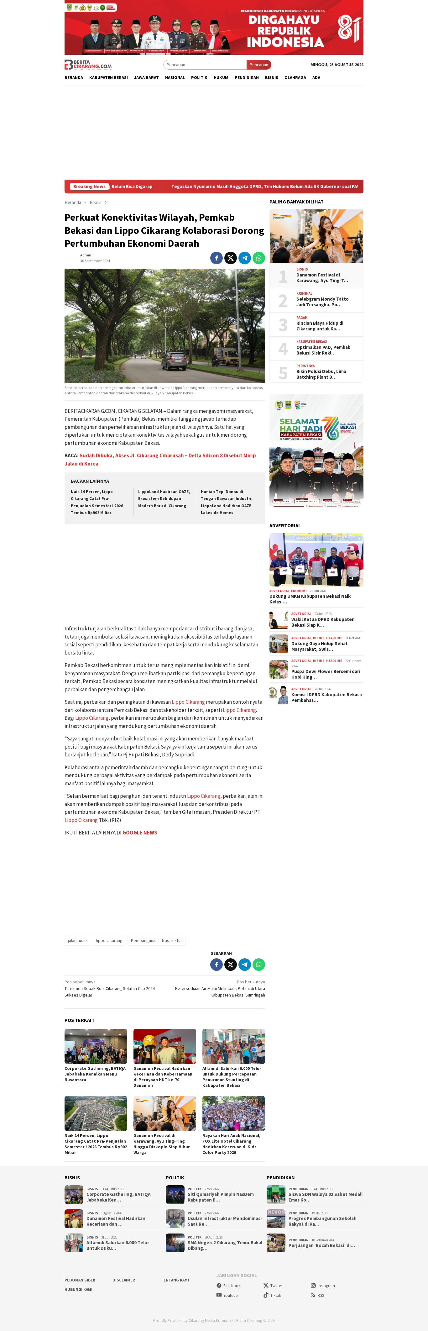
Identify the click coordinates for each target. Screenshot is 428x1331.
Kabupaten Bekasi (311, 342)
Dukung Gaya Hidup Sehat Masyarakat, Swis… (319, 646)
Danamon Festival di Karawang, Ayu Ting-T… (322, 277)
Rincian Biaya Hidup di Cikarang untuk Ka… (319, 326)
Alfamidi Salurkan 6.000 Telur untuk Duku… (117, 1245)
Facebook (231, 1285)
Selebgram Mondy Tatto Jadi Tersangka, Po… (322, 302)
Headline (334, 638)
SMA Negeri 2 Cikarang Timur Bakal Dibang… (225, 1245)
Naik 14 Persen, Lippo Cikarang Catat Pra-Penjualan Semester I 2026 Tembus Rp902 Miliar (96, 1144)
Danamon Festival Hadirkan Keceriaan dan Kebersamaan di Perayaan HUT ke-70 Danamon (162, 1076)
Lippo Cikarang (188, 701)
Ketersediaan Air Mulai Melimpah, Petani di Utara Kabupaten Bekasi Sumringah (220, 988)
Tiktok (275, 1295)
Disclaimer (123, 1280)
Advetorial (279, 591)
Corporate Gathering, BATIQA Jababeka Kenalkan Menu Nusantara (95, 1073)
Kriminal (304, 294)
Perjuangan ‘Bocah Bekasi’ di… (322, 1245)
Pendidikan (299, 1189)
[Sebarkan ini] (216, 258)
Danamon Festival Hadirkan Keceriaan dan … (115, 1221)
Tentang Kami (175, 1280)
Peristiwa (305, 366)
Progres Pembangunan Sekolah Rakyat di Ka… (323, 1221)
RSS (321, 1295)
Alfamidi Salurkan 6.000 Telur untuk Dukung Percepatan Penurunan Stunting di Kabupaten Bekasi (231, 1076)
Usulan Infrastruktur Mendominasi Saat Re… (225, 1221)
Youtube (230, 1295)
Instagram (326, 1285)
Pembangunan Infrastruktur (156, 940)
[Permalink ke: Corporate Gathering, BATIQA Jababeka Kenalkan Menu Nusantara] (96, 1046)
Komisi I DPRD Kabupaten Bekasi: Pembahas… (326, 697)
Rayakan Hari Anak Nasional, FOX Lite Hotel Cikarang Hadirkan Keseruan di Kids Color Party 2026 (231, 1144)
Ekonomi (299, 591)
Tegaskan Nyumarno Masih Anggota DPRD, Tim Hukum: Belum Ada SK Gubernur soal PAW (222, 186)
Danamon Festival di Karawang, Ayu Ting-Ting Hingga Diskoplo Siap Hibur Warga (161, 1144)
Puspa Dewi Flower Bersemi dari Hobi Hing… (325, 674)
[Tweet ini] (230, 258)
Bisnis (302, 269)
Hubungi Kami (78, 1289)
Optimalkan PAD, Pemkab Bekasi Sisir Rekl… (323, 350)
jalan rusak (78, 940)
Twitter (276, 1285)
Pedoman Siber (80, 1280)
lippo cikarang (109, 940)
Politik (194, 1189)
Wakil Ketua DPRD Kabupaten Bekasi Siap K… (323, 622)
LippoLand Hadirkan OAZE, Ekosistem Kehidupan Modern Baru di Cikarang (164, 498)
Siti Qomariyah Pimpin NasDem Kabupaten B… (221, 1197)
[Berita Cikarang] (88, 64)
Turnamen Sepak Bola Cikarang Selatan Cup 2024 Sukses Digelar (110, 988)
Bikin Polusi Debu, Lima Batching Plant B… (321, 374)
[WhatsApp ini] (259, 258)
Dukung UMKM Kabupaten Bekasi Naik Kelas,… (310, 599)
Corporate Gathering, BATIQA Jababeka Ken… (118, 1197)
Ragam (302, 318)
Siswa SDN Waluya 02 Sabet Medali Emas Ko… (326, 1197)
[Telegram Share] (244, 258)
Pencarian (259, 64)
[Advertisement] (214, 132)
